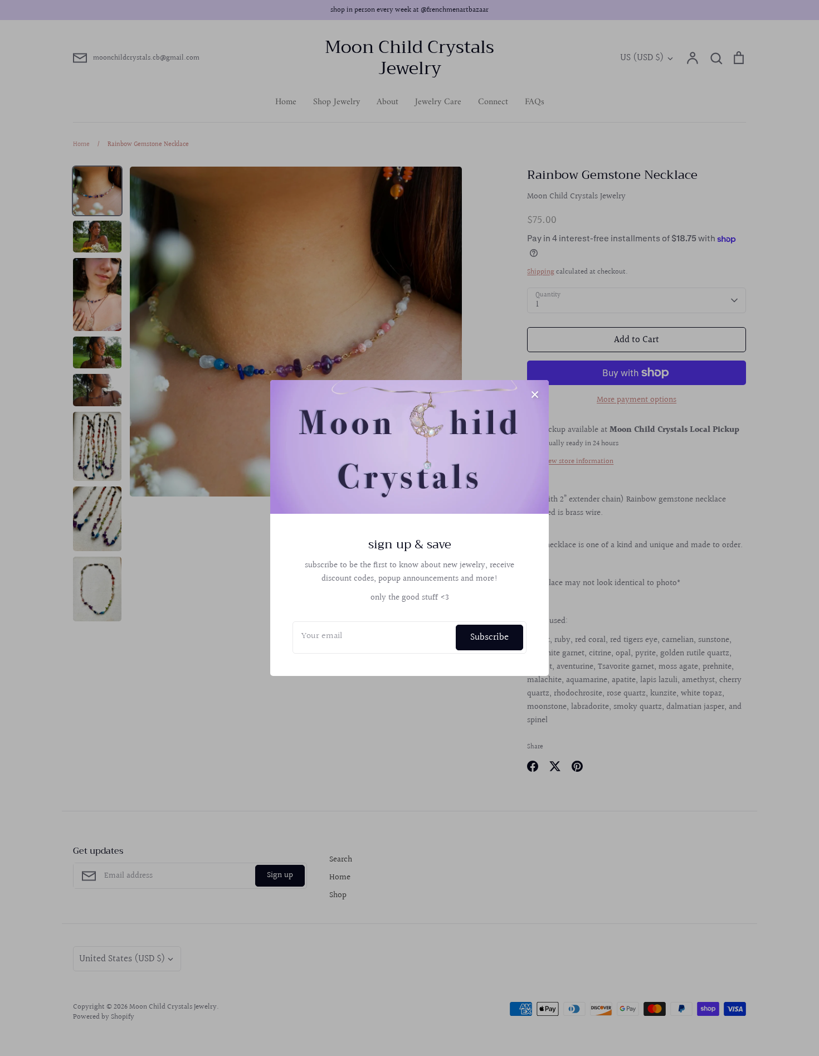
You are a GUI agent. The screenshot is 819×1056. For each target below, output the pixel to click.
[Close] (535, 394)
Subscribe (489, 637)
